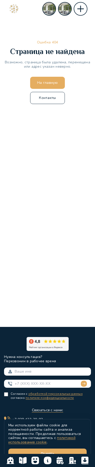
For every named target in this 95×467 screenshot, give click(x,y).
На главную (47, 82)
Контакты (47, 97)
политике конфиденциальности (50, 398)
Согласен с (19, 394)
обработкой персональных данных (55, 394)
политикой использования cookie (41, 440)
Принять (47, 453)
